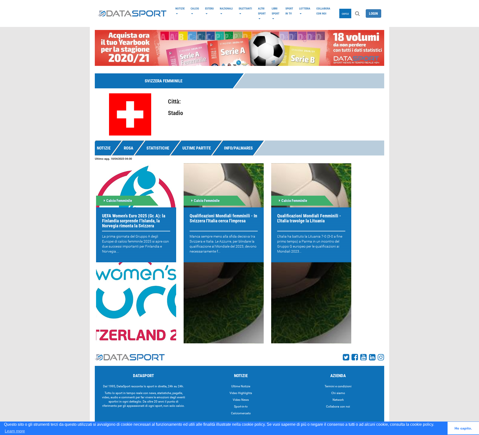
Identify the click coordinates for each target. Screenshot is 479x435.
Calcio (195, 8)
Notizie (180, 8)
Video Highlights (241, 393)
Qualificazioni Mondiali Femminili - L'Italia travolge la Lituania (309, 218)
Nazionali (226, 8)
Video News (241, 400)
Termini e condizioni (338, 386)
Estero (209, 8)
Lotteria (304, 8)
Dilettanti (245, 8)
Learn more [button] (15, 431)
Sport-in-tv (241, 406)
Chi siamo (338, 393)
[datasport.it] (132, 13)
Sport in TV (289, 11)
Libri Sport (275, 11)
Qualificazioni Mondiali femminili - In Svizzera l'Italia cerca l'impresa (223, 218)
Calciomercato (241, 413)
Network (338, 400)
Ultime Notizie (240, 386)
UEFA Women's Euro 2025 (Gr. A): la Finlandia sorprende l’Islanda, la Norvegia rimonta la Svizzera (133, 220)
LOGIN (373, 13)
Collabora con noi (323, 11)
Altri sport (262, 11)
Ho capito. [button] (463, 428)
